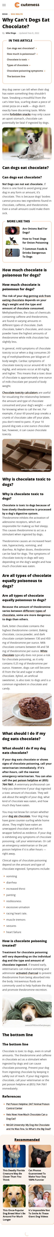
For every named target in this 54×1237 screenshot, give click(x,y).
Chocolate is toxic (17, 59)
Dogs (4, 14)
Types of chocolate (17, 65)
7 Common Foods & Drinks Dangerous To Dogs (34, 252)
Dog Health (17, 14)
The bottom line (16, 76)
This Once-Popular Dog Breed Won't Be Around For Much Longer (14, 1215)
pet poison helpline (25, 780)
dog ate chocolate (19, 816)
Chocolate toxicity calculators (20, 392)
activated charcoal (27, 973)
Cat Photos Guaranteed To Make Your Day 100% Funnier (37, 1175)
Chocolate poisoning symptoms (25, 70)
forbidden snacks (20, 114)
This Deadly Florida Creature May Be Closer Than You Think (14, 1175)
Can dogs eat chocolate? (21, 48)
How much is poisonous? (21, 53)
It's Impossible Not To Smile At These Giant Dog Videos (39, 1213)
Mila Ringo (11, 33)
